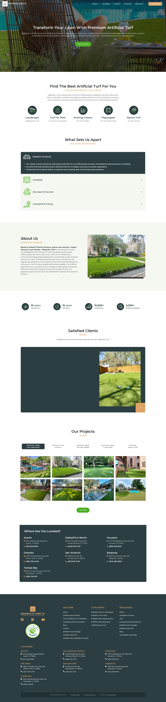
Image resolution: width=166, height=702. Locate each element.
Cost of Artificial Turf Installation (75, 619)
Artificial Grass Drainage (72, 632)
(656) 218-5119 (28, 684)
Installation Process (126, 615)
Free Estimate (155, 4)
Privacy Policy (75, 695)
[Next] (140, 407)
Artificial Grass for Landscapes (102, 612)
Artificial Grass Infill (70, 635)
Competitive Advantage (128, 635)
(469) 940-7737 (71, 659)
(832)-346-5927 (113, 659)
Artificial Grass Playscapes (100, 622)
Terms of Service (89, 695)
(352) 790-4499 (28, 672)
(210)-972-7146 (70, 672)
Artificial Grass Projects (71, 615)
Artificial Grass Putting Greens (102, 619)
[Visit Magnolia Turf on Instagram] (32, 619)
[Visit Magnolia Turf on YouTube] (43, 619)
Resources (139, 4)
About (65, 612)
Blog (65, 625)
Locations (127, 4)
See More (84, 510)
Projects (117, 4)
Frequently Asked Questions (74, 622)
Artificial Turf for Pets (99, 615)
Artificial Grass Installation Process (75, 638)
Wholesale (106, 4)
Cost (121, 619)
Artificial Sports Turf (98, 625)
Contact (66, 628)
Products (95, 4)
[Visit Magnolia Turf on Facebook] (22, 619)
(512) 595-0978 (28, 659)
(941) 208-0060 (113, 672)
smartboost (112, 695)
